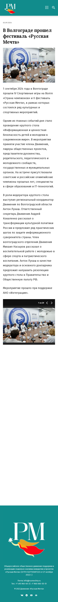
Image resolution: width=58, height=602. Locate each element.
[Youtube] (31, 595)
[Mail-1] (36, 595)
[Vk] (22, 595)
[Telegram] (26, 595)
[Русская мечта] (16, 8)
